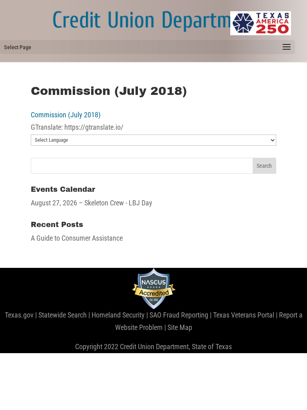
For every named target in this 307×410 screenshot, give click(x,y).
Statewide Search (62, 315)
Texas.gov (19, 315)
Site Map (179, 327)
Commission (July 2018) (66, 115)
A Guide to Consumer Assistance (77, 238)
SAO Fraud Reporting (179, 315)
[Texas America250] (260, 23)
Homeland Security (118, 315)
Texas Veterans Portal (243, 315)
